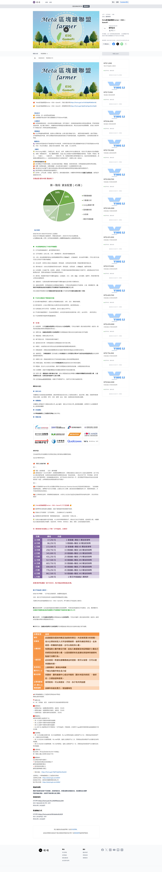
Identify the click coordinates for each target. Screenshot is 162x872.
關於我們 (85, 852)
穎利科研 (108, 16)
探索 (46, 2)
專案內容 (35, 53)
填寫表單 (77, 833)
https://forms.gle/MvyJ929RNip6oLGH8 (51, 800)
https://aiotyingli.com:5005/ (51, 782)
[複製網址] (125, 44)
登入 (113, 2)
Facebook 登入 (124, 2)
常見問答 (44, 53)
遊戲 (113, 14)
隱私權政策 (65, 858)
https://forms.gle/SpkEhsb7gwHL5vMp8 (83, 106)
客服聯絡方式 (49, 58)
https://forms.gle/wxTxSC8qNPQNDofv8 (83, 102)
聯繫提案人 (107, 44)
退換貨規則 (41, 58)
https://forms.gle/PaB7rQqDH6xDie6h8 (53, 772)
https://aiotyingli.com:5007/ (51, 778)
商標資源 (85, 855)
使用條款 (64, 855)
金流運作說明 (65, 860)
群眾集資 (108, 14)
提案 (50, 2)
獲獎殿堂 (85, 858)
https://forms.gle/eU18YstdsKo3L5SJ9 (50, 814)
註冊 (117, 2)
